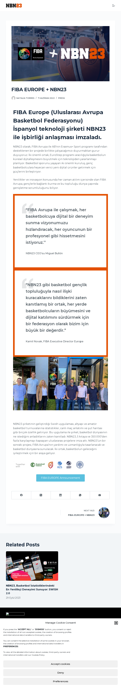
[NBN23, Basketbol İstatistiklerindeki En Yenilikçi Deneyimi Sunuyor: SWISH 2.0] (32, 566)
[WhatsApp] (80, 495)
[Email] (99, 495)
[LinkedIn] (60, 495)
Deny (60, 672)
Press (61, 98)
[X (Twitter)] (41, 495)
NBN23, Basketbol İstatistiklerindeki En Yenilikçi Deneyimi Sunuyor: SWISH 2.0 (32, 589)
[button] (116, 622)
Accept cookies (60, 663)
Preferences (60, 681)
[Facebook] (21, 495)
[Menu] (113, 5)
